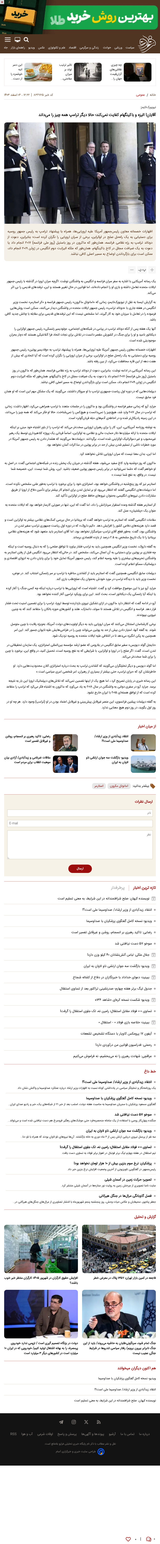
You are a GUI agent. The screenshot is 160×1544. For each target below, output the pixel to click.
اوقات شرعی (45, 1434)
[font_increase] (152, 270)
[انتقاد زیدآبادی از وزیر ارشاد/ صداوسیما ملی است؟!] (143, 743)
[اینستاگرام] (73, 1422)
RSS (13, 1434)
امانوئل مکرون (119, 786)
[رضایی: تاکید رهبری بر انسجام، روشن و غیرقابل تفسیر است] (65, 743)
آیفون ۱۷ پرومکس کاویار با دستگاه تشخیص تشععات (116, 1034)
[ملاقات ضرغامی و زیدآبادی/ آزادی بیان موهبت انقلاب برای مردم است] (65, 764)
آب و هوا (27, 1434)
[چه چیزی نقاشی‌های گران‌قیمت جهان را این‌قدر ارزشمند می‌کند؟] (137, 72)
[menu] (7, 39)
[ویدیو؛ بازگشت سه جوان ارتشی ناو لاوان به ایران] (143, 764)
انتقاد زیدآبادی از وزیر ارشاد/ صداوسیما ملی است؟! (111, 738)
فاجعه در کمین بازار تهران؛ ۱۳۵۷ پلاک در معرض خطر (125, 1278)
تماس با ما (127, 1434)
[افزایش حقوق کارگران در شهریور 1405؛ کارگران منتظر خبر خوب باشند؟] (41, 1249)
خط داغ (150, 1071)
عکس (41, 47)
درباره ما (144, 1434)
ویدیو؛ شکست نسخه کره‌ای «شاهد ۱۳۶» (122, 1000)
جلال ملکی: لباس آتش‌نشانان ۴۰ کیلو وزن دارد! (118, 955)
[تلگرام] (61, 1422)
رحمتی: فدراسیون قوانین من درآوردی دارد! (123, 1045)
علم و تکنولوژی (56, 47)
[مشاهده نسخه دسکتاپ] (17, 40)
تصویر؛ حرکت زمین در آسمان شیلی (128, 1180)
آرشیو (112, 1434)
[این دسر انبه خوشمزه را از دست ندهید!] (38, 72)
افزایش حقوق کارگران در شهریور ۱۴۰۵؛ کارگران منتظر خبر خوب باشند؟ (41, 1281)
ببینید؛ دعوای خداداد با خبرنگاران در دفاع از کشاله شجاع (111, 977)
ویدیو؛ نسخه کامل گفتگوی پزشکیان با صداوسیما (119, 921)
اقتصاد (72, 47)
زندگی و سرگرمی (90, 47)
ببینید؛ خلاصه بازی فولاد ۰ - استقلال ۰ (124, 1022)
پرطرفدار (118, 888)
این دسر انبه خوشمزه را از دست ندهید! (16, 72)
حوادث (107, 47)
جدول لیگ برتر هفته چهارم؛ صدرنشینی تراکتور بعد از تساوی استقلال (106, 989)
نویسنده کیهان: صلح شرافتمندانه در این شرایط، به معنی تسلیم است (103, 899)
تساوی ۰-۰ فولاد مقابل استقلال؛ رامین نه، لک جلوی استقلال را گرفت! (106, 1011)
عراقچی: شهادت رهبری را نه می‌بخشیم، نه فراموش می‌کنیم (112, 1056)
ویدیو (31, 47)
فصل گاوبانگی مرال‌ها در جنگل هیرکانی (125, 1196)
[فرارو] (147, 44)
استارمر (99, 786)
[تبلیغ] (80, 17)
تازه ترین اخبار (144, 888)
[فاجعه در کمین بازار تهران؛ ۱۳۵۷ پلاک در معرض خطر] (119, 1249)
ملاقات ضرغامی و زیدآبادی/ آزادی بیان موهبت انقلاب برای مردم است (27, 760)
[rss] (98, 1422)
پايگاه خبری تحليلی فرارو (72, 1444)
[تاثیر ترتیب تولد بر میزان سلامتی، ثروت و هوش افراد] (88, 72)
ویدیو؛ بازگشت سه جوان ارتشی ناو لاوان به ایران (107, 760)
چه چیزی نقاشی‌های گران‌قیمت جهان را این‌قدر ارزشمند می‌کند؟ (116, 72)
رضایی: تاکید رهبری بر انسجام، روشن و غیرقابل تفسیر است (27, 738)
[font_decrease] (132, 270)
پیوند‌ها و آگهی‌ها (92, 1434)
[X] (86, 1422)
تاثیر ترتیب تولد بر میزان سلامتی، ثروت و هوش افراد (65, 72)
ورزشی (118, 47)
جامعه (4, 47)
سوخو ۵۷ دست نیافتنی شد (133, 944)
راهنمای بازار (18, 47)
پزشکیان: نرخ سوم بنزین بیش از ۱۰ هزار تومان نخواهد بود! (113, 1163)
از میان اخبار (147, 726)
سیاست (130, 47)
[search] (26, 39)
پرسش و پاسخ (67, 1434)
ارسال (80, 868)
